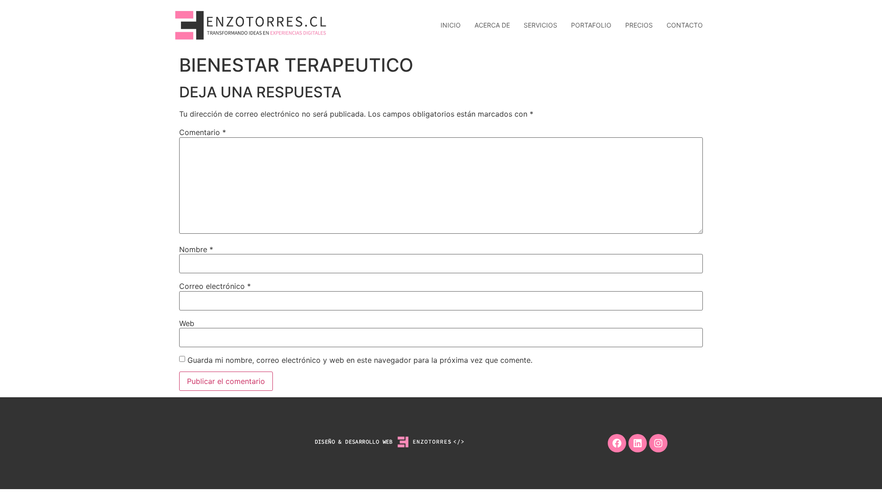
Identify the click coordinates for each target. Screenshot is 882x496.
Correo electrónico (215, 286)
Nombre (196, 249)
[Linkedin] (637, 443)
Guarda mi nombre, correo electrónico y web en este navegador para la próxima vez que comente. (359, 360)
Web (186, 323)
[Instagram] (658, 443)
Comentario (202, 132)
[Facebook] (617, 443)
